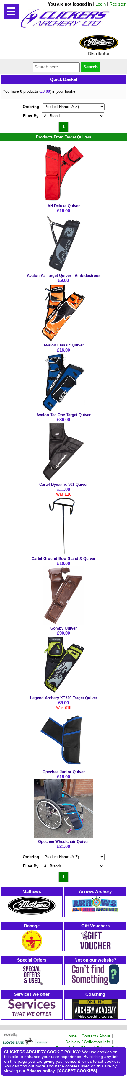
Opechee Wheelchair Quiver (63, 841)
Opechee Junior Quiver (64, 772)
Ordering (31, 106)
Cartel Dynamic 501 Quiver (63, 484)
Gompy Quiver (63, 628)
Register (117, 3)
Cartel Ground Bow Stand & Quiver (63, 558)
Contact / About (96, 1036)
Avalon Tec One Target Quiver (63, 415)
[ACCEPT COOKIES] (77, 1070)
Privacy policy (41, 1070)
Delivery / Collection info (87, 1041)
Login (100, 3)
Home (71, 1036)
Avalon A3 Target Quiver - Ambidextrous (63, 275)
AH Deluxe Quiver (64, 206)
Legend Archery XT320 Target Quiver (63, 698)
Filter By (30, 116)
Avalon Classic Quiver (63, 345)
